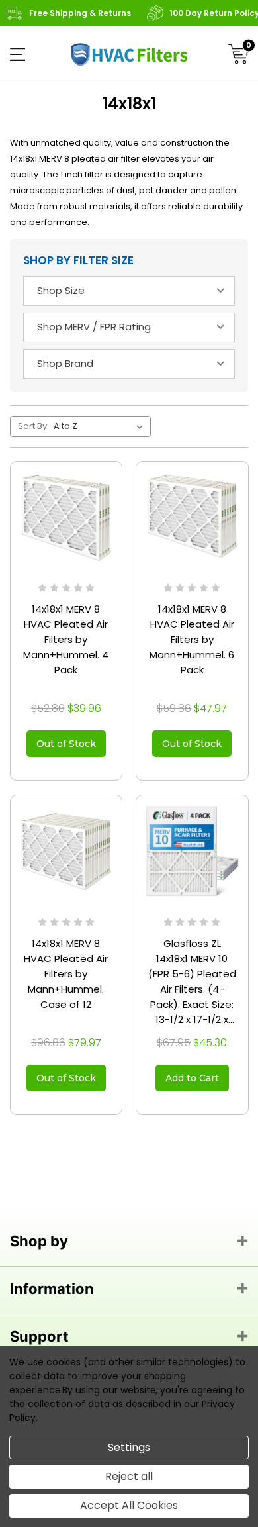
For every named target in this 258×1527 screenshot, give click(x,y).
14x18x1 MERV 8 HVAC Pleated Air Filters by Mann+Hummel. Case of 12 (66, 973)
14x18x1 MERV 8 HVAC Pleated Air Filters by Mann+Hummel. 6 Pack (192, 639)
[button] (17, 54)
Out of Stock (66, 744)
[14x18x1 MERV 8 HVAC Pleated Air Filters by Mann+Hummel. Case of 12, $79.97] (66, 851)
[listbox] (101, 426)
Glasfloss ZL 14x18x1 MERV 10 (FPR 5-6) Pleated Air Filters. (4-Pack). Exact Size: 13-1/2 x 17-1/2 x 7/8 (192, 981)
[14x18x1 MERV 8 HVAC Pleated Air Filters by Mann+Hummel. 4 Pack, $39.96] (66, 517)
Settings (129, 1447)
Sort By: (33, 426)
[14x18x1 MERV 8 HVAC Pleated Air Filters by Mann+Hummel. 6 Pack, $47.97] (192, 517)
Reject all (129, 1476)
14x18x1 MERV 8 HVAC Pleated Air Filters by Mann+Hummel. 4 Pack (65, 639)
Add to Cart (192, 1078)
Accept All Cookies (129, 1505)
